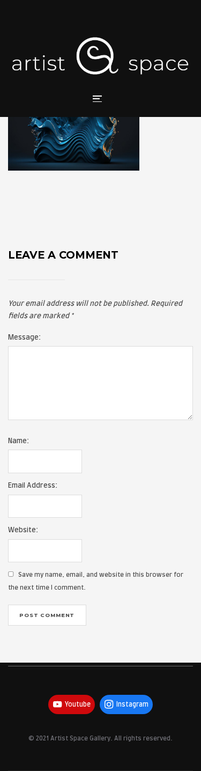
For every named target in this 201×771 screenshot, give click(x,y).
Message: (24, 337)
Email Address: (32, 485)
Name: (18, 441)
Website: (23, 530)
